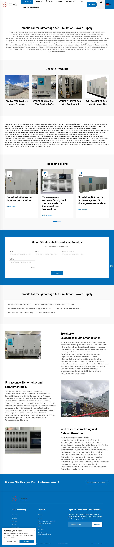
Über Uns (14, 521)
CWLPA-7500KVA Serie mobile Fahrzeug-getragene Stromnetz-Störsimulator (17, 103)
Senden (57, 273)
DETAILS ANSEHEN (17, 86)
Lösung (14, 524)
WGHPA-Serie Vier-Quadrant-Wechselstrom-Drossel (46, 522)
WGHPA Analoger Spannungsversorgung (44, 534)
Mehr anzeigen (11, 206)
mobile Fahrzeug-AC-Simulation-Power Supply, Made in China (29, 308)
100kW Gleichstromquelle (46, 313)
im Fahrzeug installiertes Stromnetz (67, 308)
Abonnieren (97, 524)
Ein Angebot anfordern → (97, 482)
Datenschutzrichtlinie (63, 543)
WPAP (39, 526)
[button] (55, 221)
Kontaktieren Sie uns (31, 7)
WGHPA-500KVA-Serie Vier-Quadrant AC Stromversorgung (97, 103)
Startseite (14, 515)
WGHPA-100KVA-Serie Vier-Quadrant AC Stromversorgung (44, 103)
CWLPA (40, 515)
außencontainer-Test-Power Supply (20, 313)
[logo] (9, 4)
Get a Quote (91, 4)
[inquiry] (111, 266)
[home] (19, 498)
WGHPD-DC (41, 529)
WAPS (40, 518)
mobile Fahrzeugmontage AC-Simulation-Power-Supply (54, 304)
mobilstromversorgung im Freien (19, 304)
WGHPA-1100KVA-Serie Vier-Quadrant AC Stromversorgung (70, 103)
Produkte (14, 518)
